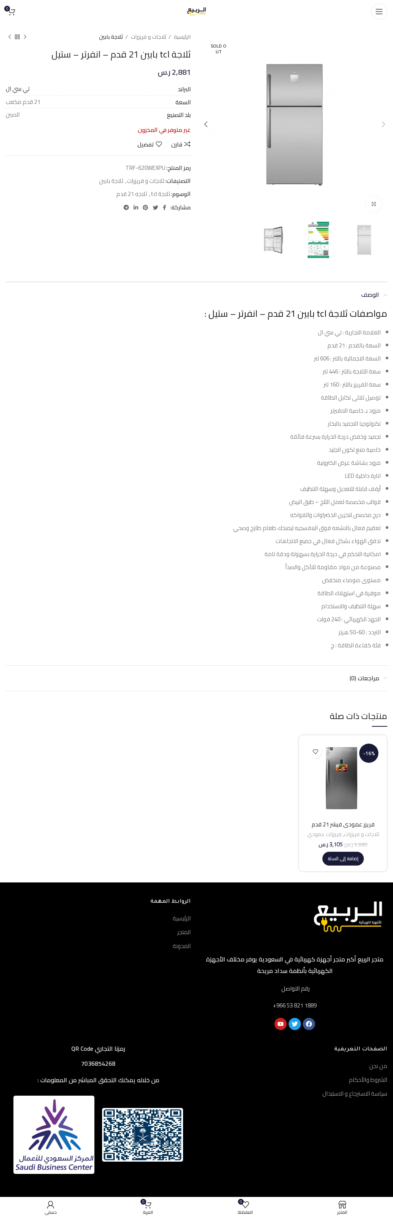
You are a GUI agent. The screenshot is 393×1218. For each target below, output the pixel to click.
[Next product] (9, 37)
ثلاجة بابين (111, 37)
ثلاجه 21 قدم (131, 193)
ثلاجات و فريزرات (148, 37)
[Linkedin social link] (135, 207)
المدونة (182, 946)
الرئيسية (182, 37)
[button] (343, 859)
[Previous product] (25, 37)
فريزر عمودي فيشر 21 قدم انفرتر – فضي (343, 828)
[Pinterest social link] (145, 207)
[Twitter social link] (155, 207)
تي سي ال (18, 88)
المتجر (184, 932)
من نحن (378, 1066)
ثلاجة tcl (160, 193)
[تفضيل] (315, 751)
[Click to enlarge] (373, 204)
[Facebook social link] (164, 207)
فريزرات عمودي (324, 834)
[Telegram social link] (126, 207)
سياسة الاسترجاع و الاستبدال (354, 1094)
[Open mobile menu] (379, 11)
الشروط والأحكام (368, 1080)
